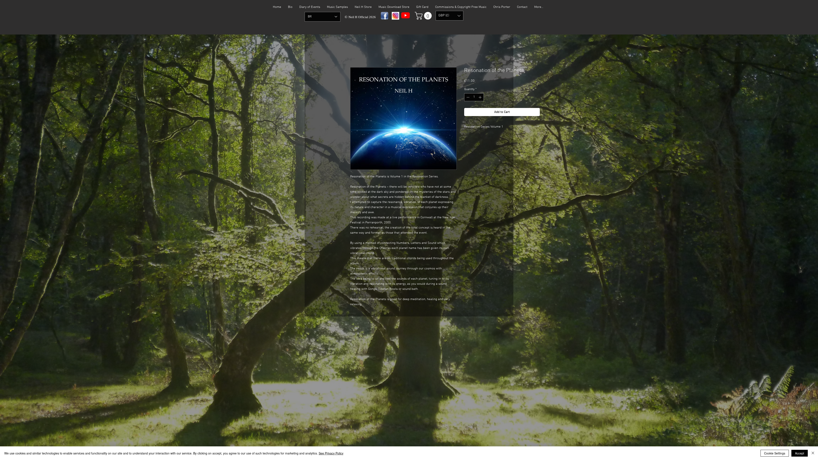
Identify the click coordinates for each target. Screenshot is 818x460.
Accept (799, 453)
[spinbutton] (474, 97)
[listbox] (449, 15)
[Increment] (480, 97)
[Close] (812, 453)
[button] (424, 16)
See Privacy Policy (331, 453)
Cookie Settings (774, 453)
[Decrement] (467, 97)
